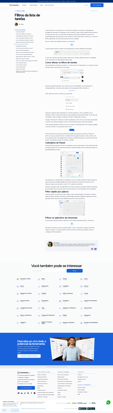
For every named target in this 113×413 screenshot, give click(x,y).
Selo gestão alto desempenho (65, 381)
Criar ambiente (97, 5)
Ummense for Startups (63, 379)
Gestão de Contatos (42, 383)
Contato (80, 374)
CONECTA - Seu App (42, 396)
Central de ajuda (81, 387)
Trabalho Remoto (41, 390)
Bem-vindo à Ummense (63, 374)
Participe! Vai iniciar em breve (29, 356)
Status (59, 392)
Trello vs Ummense (41, 374)
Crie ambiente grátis (26, 388)
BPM (38, 388)
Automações (40, 385)
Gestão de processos (42, 379)
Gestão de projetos (42, 377)
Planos (41, 5)
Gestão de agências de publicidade (45, 394)
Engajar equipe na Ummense (64, 385)
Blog (79, 394)
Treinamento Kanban (82, 392)
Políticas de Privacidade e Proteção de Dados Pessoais (34, 408)
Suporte (79, 381)
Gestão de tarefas (41, 381)
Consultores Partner (62, 390)
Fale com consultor (49, 5)
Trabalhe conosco (82, 379)
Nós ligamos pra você (83, 377)
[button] (25, 5)
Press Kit (60, 388)
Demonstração (81, 389)
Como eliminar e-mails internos (65, 383)
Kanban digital (61, 377)
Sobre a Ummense (62, 396)
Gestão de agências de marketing (45, 392)
